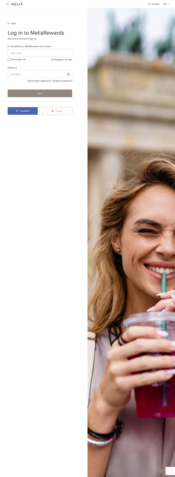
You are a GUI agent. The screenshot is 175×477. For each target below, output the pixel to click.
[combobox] (165, 4)
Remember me (18, 59)
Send (39, 93)
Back (13, 23)
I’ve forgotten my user (61, 59)
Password (12, 67)
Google (59, 111)
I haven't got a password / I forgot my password (49, 80)
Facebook (25, 111)
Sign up (32, 38)
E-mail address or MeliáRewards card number (29, 46)
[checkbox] (9, 59)
